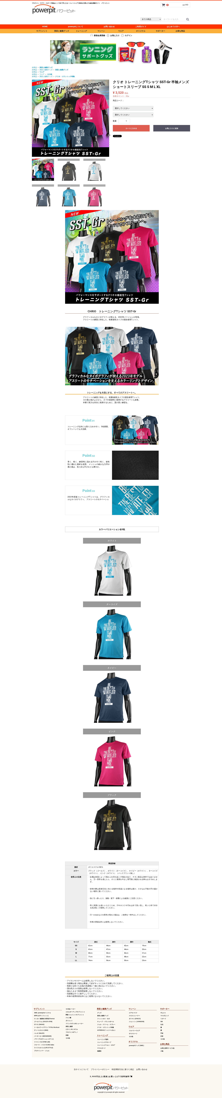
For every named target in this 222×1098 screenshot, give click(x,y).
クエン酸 (68, 1017)
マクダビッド (164, 1015)
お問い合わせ (109, 26)
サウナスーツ (133, 1033)
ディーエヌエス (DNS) (41, 1030)
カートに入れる (131, 128)
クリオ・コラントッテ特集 (105, 1027)
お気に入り (115, 35)
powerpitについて (75, 26)
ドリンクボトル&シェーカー (74, 1023)
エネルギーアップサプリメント (75, 1012)
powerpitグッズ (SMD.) (136, 1045)
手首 (161, 1033)
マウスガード (101, 1048)
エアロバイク (133, 1013)
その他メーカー (70, 1009)
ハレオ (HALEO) (39, 1033)
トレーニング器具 (102, 1039)
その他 (68, 1038)
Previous (32, 135)
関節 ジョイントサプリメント (75, 1015)
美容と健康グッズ (61, 31)
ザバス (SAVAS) (39, 1024)
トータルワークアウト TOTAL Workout (46, 1027)
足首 (161, 1036)
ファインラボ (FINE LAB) (42, 1042)
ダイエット (69, 1020)
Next (109, 135)
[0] (163, 4)
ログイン (128, 35)
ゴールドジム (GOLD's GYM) (43, 1021)
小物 (161, 1051)
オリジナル (140, 31)
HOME (45, 26)
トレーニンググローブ (104, 1042)
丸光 (161, 1024)
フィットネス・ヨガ (103, 1018)
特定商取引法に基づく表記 (123, 1069)
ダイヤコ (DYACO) (135, 1018)
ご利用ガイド (140, 26)
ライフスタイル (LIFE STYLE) (43, 1048)
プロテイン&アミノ (72, 1032)
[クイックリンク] (187, 19)
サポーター (160, 31)
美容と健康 (69, 1026)
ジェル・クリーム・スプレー (106, 1024)
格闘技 (99, 1051)
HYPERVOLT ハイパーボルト (106, 1030)
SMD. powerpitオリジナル (42, 1013)
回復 (67, 1035)
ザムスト (163, 1013)
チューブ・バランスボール (105, 1021)
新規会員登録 (99, 35)
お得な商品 (180, 31)
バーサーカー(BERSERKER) (42, 1036)
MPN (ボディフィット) (41, 1015)
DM (161, 1021)
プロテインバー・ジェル (41, 1050)
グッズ (99, 1013)
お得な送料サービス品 (167, 1048)
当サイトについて (81, 1069)
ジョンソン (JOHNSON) (136, 1021)
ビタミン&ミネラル (72, 1029)
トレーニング (81, 31)
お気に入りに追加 (171, 128)
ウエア (121, 31)
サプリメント (41, 31)
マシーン (101, 31)
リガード (163, 1018)
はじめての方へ (173, 26)
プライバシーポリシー (100, 1069)
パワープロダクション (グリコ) (44, 1039)
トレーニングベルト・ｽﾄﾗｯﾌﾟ (106, 1045)
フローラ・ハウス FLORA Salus (44, 1045)
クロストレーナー (134, 1015)
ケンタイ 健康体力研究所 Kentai (44, 1018)
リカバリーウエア (134, 1030)
